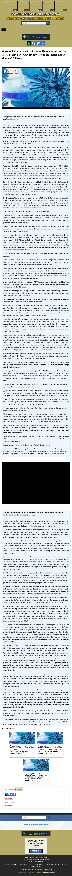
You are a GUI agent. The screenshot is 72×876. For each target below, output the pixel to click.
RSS (49, 869)
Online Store (23, 869)
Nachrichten (8, 798)
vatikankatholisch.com (48, 872)
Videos (46, 869)
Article (41, 869)
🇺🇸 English (8, 805)
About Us (31, 869)
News (36, 869)
